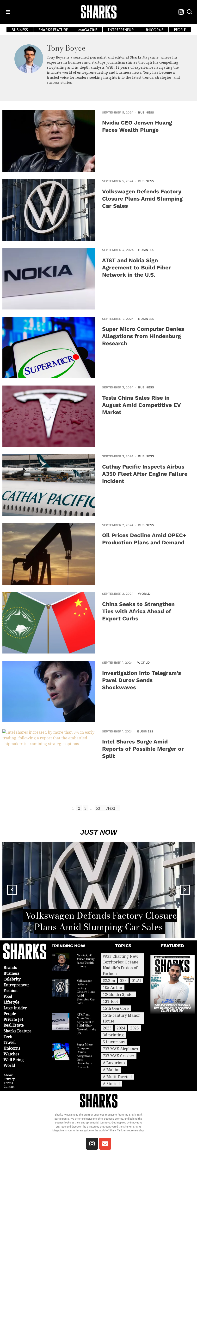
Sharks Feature (17, 1031)
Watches (11, 1054)
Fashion (11, 990)
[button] (189, 12)
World (144, 593)
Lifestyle (11, 1002)
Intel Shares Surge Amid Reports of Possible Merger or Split (143, 748)
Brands (10, 967)
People (10, 1013)
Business (146, 112)
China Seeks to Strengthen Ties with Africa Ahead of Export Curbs (138, 611)
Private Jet (13, 1019)
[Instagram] (181, 12)
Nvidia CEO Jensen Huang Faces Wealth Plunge (86, 961)
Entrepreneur (16, 984)
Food (8, 996)
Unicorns (12, 1048)
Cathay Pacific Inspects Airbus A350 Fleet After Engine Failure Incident (144, 473)
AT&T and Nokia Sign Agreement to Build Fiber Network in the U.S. (136, 267)
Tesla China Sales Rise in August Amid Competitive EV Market (141, 405)
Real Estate (14, 1025)
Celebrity (12, 979)
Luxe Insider (15, 1007)
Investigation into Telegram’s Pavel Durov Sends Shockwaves (141, 680)
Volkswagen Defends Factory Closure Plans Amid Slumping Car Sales (142, 198)
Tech (8, 1036)
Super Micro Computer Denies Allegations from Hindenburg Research (143, 336)
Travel (10, 1042)
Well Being (14, 1059)
